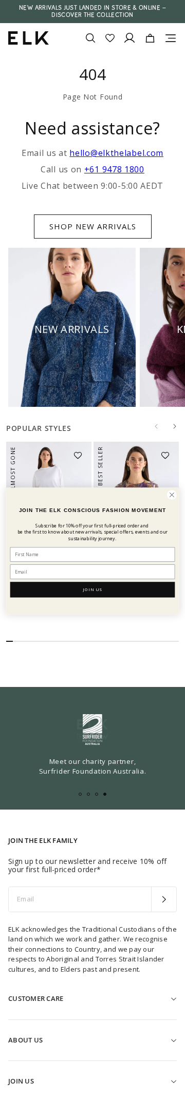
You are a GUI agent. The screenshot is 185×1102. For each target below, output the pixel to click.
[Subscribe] (163, 899)
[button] (81, 452)
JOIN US (92, 590)
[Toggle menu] (170, 38)
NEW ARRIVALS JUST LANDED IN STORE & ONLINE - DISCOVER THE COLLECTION (92, 11)
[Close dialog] (172, 495)
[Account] (129, 38)
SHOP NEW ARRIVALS (92, 226)
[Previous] (156, 426)
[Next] (175, 426)
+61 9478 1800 (114, 169)
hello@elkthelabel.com (116, 153)
